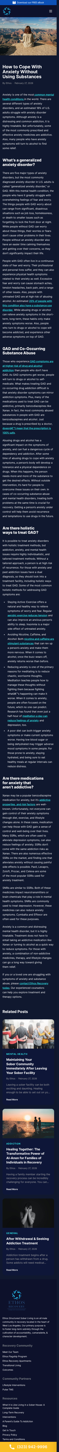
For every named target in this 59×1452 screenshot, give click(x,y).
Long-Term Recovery (13, 1412)
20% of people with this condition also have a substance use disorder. (27, 305)
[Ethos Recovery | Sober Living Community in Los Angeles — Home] (7, 11)
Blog (5, 1425)
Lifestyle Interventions (14, 1385)
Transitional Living (12, 1365)
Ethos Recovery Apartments (17, 1360)
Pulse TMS (8, 1389)
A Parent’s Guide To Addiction (18, 1421)
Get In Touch (9, 1430)
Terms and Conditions (14, 1439)
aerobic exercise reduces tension (27, 615)
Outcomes (8, 1369)
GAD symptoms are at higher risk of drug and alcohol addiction (28, 366)
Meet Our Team (10, 1352)
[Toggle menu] (50, 11)
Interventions (9, 1417)
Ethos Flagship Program (15, 1356)
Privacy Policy (10, 1434)
